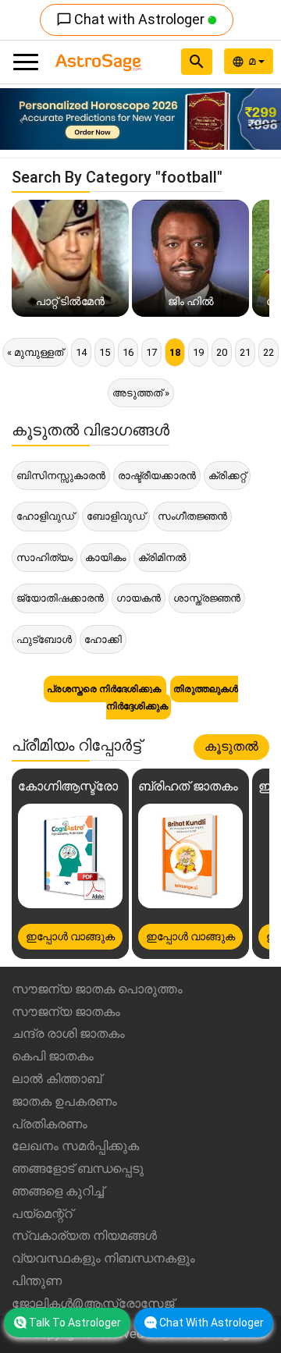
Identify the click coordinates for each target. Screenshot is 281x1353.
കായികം (105, 557)
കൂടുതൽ (231, 746)
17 (151, 352)
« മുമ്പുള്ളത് (35, 352)
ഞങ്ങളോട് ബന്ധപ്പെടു (78, 1168)
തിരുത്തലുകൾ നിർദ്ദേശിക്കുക (172, 698)
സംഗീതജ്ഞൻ (192, 516)
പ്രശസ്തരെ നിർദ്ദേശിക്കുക (105, 689)
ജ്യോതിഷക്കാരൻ (60, 598)
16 (128, 352)
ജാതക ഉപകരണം (64, 1101)
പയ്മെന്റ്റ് (42, 1213)
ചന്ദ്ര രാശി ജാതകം (68, 1033)
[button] (21, 119)
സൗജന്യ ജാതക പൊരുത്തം (97, 989)
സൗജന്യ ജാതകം (66, 1011)
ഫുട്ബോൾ (44, 639)
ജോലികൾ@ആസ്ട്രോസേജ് (93, 1303)
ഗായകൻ (138, 598)
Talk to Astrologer (75, 1322)
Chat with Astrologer (132, 19)
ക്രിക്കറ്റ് (227, 475)
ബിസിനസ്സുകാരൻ (60, 475)
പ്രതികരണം (49, 1124)
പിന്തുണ (37, 1280)
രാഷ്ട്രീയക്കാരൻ (157, 475)
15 (104, 352)
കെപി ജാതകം (53, 1056)
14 (81, 352)
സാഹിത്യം (44, 557)
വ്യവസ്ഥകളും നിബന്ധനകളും (103, 1258)
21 (245, 352)
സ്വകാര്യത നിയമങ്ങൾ (84, 1235)
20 (221, 352)
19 (198, 352)
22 (268, 352)
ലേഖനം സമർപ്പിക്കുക (75, 1145)
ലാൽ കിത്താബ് (56, 1078)
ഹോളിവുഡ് (45, 516)
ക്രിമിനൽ (162, 557)
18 (174, 352)
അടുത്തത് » (140, 393)
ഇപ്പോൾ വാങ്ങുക (70, 936)
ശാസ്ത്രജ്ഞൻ (206, 598)
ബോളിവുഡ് (116, 516)
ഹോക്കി (103, 639)
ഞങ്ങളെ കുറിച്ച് (58, 1191)
